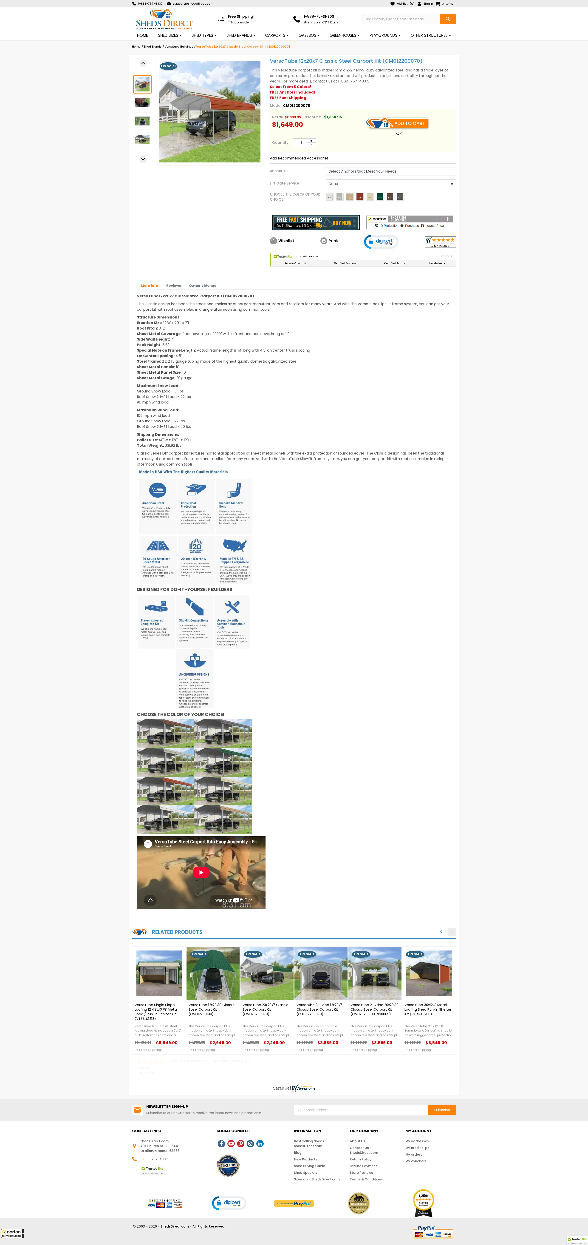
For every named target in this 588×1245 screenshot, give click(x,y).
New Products (305, 1159)
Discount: (312, 117)
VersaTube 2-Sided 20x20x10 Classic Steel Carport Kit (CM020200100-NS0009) (375, 1009)
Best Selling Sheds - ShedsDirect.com (310, 1143)
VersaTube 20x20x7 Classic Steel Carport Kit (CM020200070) (265, 1009)
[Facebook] (221, 1143)
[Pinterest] (240, 1143)
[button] (12, 1233)
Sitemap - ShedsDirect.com (317, 1179)
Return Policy (360, 1159)
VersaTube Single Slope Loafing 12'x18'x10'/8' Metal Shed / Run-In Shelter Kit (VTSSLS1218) (156, 1012)
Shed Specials (305, 1172)
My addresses (417, 1141)
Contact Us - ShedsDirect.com (364, 1150)
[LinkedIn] (260, 1143)
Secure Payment (363, 1166)
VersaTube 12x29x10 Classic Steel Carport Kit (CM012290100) (212, 1009)
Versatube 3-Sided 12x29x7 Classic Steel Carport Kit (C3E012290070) (319, 1009)
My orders (413, 1154)
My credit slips (417, 1148)
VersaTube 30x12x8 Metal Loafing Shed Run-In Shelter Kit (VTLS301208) (427, 1009)
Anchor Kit (279, 170)
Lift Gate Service (284, 183)
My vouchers (416, 1161)
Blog (298, 1152)
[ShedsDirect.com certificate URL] (294, 1088)
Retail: (278, 117)
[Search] (448, 19)
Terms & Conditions (366, 1179)
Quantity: (280, 142)
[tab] (149, 286)
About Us (357, 1141)
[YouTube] (231, 1143)
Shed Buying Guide (309, 1166)
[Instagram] (250, 1143)
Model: (276, 105)
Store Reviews (361, 1172)
